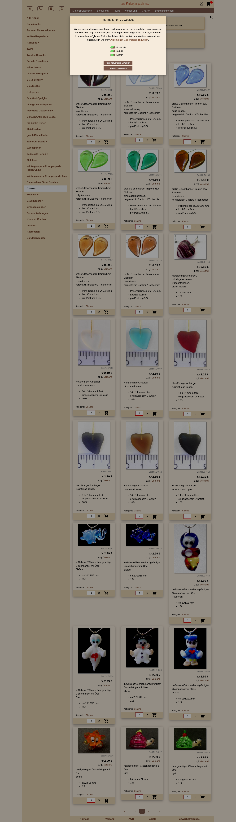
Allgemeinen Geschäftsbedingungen (129, 39)
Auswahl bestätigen (118, 68)
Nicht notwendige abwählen (118, 63)
